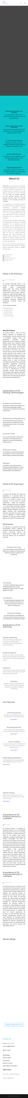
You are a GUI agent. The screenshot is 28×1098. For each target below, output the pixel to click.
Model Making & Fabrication (12, 758)
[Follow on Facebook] (4, 1084)
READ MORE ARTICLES (14, 1025)
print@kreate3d (10, 1046)
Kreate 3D (8, 949)
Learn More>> (14, 719)
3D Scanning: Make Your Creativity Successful (11, 947)
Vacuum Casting (14, 742)
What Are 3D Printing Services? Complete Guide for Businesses (13, 972)
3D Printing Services (14, 713)
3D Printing (6, 1055)
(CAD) (9, 289)
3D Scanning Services (14, 727)
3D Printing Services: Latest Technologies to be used (12, 997)
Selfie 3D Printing (9, 793)
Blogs (20, 949)
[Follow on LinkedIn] (7, 1084)
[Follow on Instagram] (10, 1084)
